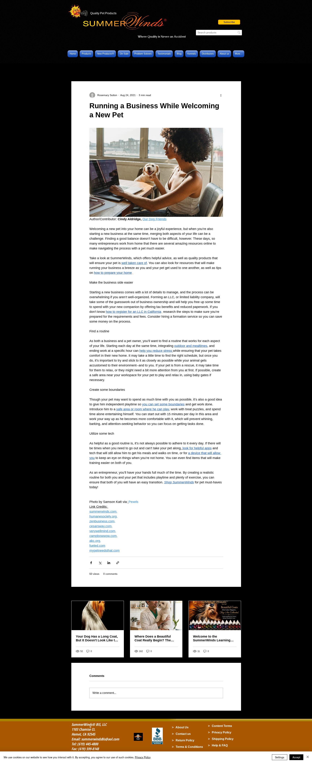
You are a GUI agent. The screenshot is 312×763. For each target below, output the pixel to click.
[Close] (308, 757)
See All (237, 594)
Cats (162, 70)
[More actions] (221, 95)
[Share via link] (117, 562)
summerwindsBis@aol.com (100, 739)
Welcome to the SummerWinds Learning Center (211, 638)
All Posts (77, 70)
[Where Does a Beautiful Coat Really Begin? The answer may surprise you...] (156, 615)
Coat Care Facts (100, 70)
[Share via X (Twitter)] (100, 562)
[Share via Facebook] (91, 562)
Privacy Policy (143, 757)
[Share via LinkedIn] (108, 562)
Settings (279, 757)
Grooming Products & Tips (135, 70)
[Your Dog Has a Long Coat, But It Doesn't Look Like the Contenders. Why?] (98, 615)
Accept (296, 757)
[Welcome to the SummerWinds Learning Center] (215, 615)
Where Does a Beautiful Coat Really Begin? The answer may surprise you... (155, 638)
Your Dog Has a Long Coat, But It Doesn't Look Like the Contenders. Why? (97, 638)
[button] (229, 22)
